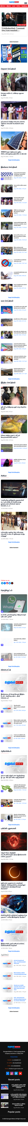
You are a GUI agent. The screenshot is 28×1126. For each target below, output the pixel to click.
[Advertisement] (14, 564)
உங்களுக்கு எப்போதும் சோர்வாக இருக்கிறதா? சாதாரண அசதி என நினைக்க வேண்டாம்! (20, 816)
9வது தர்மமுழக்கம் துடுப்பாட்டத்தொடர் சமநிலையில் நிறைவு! (19, 707)
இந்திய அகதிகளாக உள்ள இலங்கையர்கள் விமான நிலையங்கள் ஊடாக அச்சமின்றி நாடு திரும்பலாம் (20, 249)
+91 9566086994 (15, 1065)
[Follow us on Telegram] (2, 583)
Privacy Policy (14, 1056)
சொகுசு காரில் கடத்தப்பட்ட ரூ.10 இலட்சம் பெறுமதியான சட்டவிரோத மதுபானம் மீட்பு (20, 236)
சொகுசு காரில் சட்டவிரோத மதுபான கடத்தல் (18, 1104)
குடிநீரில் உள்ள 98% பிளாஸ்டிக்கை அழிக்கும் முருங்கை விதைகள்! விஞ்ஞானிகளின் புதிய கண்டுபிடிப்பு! (20, 786)
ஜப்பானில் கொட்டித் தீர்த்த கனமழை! (20, 318)
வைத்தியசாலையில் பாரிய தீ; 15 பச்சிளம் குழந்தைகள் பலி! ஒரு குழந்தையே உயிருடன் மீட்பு (19, 370)
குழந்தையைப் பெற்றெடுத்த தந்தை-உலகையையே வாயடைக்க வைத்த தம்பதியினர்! (20, 358)
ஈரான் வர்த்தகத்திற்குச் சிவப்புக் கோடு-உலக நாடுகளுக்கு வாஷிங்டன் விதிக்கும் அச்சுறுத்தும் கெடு (20, 345)
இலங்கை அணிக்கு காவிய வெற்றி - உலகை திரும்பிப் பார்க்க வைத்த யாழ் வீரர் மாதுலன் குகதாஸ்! (20, 722)
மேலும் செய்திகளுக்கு (14, 160)
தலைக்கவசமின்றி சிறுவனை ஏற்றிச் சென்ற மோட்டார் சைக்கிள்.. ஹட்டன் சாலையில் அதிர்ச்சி (20, 224)
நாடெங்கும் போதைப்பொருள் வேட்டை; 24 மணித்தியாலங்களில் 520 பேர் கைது (20, 962)
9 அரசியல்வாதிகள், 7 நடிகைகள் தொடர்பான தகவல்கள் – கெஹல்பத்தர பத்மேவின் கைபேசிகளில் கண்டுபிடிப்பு (13, 29)
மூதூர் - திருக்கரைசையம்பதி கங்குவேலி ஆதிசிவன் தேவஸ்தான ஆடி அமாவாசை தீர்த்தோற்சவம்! (20, 999)
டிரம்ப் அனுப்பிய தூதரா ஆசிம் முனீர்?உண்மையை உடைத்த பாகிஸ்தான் (19, 1086)
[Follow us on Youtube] (12, 583)
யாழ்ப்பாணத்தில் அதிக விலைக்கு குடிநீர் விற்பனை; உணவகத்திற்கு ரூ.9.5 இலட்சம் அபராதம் (20, 174)
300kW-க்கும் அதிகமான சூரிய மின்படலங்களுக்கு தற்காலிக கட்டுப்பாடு (19, 211)
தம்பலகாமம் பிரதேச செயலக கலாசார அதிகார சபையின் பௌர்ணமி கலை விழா (19, 199)
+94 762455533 (16, 1063)
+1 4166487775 (16, 1060)
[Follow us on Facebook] (5, 583)
